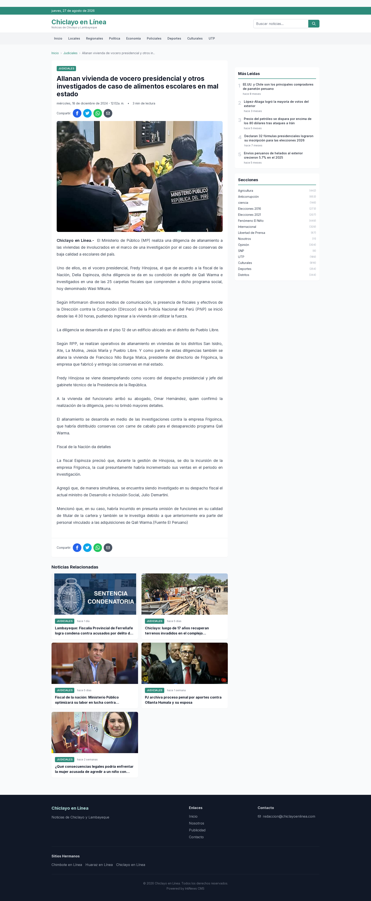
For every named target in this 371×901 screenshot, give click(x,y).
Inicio (58, 38)
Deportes (174, 38)
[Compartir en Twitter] (87, 113)
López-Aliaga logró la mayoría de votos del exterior (276, 104)
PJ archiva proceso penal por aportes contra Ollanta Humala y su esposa (183, 700)
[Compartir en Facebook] (77, 113)
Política (114, 38)
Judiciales (70, 53)
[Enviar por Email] (108, 113)
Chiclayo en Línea (130, 865)
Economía (133, 38)
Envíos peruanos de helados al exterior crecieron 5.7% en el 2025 (273, 155)
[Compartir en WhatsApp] (97, 113)
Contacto (196, 837)
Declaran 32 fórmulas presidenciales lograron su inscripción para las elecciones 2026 (278, 138)
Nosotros (196, 823)
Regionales (94, 38)
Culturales (195, 38)
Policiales (154, 38)
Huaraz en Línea (99, 865)
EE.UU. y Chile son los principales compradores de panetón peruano (278, 86)
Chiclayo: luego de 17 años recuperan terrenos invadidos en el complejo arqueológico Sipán (177, 631)
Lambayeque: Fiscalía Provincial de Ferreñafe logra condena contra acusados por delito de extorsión (94, 631)
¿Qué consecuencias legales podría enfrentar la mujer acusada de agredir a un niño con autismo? (94, 769)
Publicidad (197, 830)
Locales (74, 38)
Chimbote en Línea (67, 865)
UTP (212, 38)
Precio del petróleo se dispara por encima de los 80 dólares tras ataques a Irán (278, 121)
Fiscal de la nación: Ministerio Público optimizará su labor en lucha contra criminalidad (87, 700)
